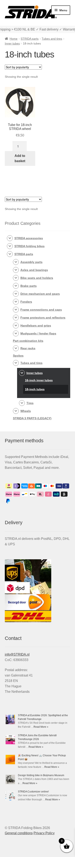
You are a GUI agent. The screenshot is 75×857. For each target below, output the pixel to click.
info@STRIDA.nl (17, 654)
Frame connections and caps (41, 309)
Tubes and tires (52, 38)
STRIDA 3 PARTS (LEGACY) (32, 418)
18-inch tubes (35, 389)
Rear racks (27, 348)
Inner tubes (12, 43)
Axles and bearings (34, 270)
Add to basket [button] (20, 158)
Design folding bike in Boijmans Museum (41, 775)
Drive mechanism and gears (40, 293)
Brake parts (28, 285)
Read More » (41, 726)
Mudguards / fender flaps (38, 333)
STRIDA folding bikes (29, 246)
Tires (30, 403)
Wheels (25, 411)
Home (14, 38)
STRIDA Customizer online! (33, 791)
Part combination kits (28, 340)
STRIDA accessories (28, 238)
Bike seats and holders (36, 278)
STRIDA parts (30, 38)
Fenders (26, 301)
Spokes (18, 355)
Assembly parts (31, 262)
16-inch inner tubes (39, 380)
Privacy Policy (44, 833)
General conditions (19, 833)
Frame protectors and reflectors (42, 317)
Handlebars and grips (35, 325)
